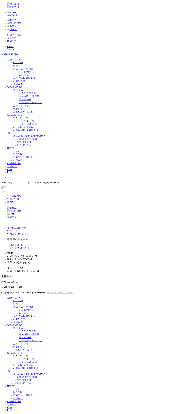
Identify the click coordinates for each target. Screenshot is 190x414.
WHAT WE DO (15, 325)
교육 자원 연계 (20, 343)
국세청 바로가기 (15, 245)
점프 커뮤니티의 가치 (24, 316)
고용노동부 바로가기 (18, 248)
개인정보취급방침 (16, 227)
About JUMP (13, 297)
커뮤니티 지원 (20, 355)
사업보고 (18, 398)
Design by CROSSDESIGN (60, 292)
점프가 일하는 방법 (23, 306)
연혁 (15, 303)
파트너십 (23, 313)
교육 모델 (18, 328)
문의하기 (12, 202)
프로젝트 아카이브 (23, 350)
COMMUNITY (14, 353)
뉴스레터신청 (14, 196)
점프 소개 (18, 300)
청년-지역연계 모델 (29, 334)
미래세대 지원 (26, 359)
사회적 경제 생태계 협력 (26, 368)
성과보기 (12, 38)
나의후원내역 (14, 35)
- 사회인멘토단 (22, 380)
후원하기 (12, 41)
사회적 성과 (19, 319)
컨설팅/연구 (19, 347)
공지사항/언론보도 (23, 395)
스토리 (16, 389)
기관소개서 (13, 199)
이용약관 (12, 230)
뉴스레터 (18, 392)
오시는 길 (18, 322)
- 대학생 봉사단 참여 (25, 377)
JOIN (9, 371)
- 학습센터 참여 (22, 383)
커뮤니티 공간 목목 (23, 365)
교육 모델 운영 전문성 (30, 340)
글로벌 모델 (25, 337)
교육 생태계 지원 (28, 362)
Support (11, 49)
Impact (10, 46)
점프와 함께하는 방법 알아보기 (29, 374)
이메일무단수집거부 (17, 234)
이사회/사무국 (26, 310)
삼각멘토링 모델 (27, 331)
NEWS (10, 386)
